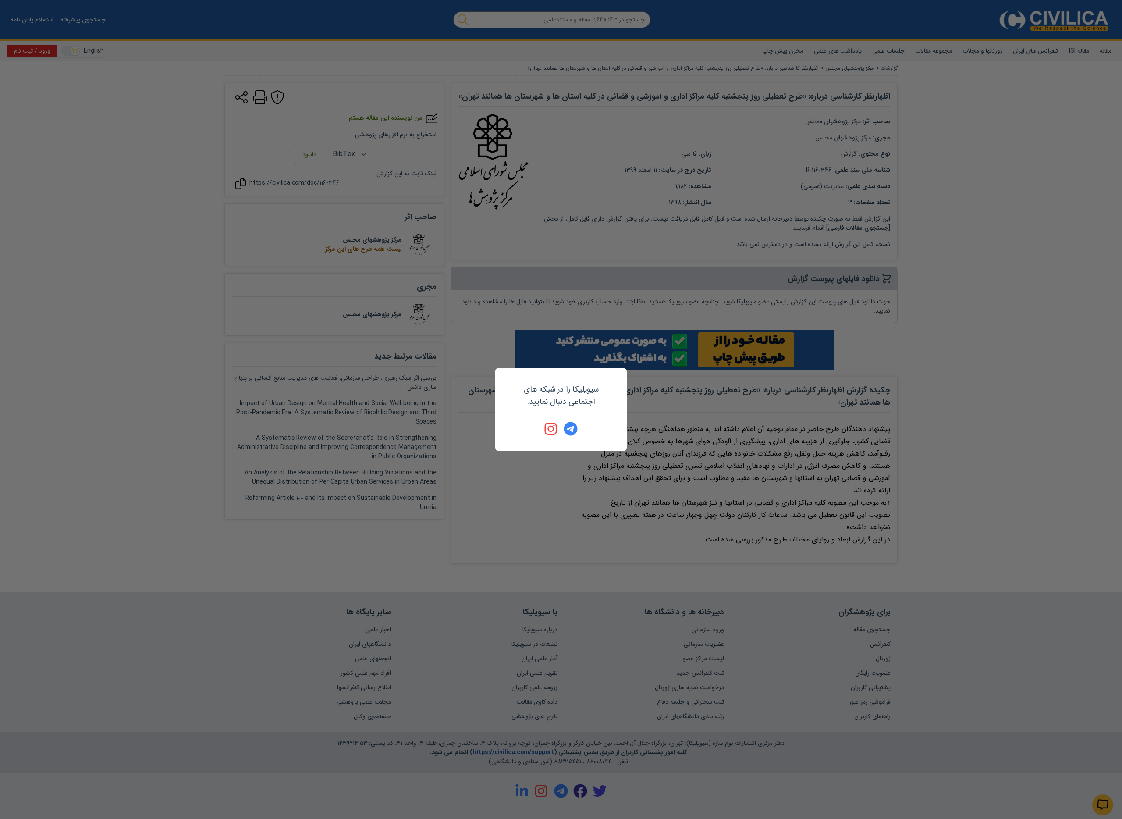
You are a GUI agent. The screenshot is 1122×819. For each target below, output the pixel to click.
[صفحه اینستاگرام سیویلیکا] (551, 429)
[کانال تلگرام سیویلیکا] (571, 429)
